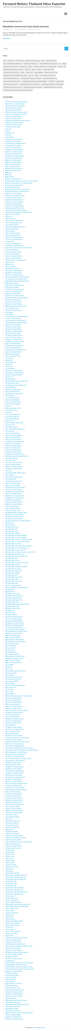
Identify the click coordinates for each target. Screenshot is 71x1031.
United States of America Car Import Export (18, 967)
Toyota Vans (9, 927)
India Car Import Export (12, 391)
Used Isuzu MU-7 (10, 981)
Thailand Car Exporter (12, 833)
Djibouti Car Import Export (13, 272)
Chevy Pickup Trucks (11, 225)
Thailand (51, 81)
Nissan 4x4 (29, 72)
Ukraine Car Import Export (13, 958)
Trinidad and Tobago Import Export (16, 937)
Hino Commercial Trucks (13, 356)
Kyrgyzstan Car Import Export (14, 454)
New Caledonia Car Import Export (15, 641)
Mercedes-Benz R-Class (12, 560)
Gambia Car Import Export (13, 327)
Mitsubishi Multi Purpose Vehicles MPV (17, 604)
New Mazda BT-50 (11, 652)
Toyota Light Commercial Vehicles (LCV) (17, 904)
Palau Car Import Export (12, 704)
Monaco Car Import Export (13, 619)
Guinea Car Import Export (13, 348)
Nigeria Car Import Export (13, 662)
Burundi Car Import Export (13, 197)
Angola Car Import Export (13, 118)
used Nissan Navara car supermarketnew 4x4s (17, 90)
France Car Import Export (13, 318)
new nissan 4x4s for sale (11, 72)
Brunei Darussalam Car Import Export (17, 191)
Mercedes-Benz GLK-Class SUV (14, 554)
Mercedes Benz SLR (11, 529)
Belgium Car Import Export (13, 162)
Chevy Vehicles (9, 231)
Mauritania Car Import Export (14, 516)
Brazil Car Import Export (12, 187)
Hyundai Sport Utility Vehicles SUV (16, 385)
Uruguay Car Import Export (13, 971)
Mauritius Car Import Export (14, 518)
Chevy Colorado (10, 218)
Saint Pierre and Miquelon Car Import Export (19, 748)
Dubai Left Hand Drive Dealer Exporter (17, 281)
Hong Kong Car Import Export (14, 373)
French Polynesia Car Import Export (16, 322)
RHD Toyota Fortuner (12, 733)
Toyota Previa (9, 915)
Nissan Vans (9, 691)
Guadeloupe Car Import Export (14, 341)
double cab (23, 66)
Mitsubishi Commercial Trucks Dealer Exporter (26, 26)
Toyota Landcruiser (11, 898)
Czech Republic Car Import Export (15, 260)
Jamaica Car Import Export (13, 435)
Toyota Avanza (10, 854)
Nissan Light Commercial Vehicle (15, 671)
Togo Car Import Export (12, 844)
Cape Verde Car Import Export (14, 206)
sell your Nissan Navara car (12, 81)
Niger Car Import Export (12, 660)
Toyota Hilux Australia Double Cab (16, 875)
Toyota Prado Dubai (11, 912)
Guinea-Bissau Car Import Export (15, 350)
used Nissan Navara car (10, 84)
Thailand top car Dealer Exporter (15, 837)
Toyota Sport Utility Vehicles (14, 921)
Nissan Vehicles (10, 694)
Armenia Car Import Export (13, 124)
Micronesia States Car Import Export (16, 587)
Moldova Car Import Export (13, 616)
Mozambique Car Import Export (15, 629)
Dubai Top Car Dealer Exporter (14, 285)
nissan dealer (38, 72)
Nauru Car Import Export (13, 635)
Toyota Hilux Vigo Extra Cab (14, 890)
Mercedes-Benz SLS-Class (13, 568)
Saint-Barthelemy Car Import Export (16, 752)
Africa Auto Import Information (15, 106)
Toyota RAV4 (9, 917)
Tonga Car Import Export (13, 848)
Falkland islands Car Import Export (16, 306)
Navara (39, 69)
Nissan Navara (9, 675)
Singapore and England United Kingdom (34, 81)
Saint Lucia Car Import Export (14, 744)
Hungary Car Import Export (13, 375)
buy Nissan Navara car (31, 63)
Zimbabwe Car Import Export (14, 1019)
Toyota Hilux (9, 871)
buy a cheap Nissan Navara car (13, 63)
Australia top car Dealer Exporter (15, 143)
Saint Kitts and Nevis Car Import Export (17, 742)
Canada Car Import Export (13, 204)
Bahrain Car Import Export (13, 154)
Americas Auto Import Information (16, 114)
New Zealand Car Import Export (15, 656)
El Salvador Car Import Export (14, 295)
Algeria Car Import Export (13, 110)
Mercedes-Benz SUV (11, 575)
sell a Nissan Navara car (47, 75)
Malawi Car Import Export (13, 500)
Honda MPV (9, 360)
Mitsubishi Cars (10, 591)
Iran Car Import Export (12, 398)
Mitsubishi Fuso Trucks (34, 29)
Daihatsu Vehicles (10, 266)
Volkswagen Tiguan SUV (12, 1006)
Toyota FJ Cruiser (10, 865)
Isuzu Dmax (8, 412)
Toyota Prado (9, 910)
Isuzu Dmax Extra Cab (12, 416)
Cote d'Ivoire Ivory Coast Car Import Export (18, 247)
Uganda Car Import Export (13, 950)
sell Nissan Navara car (50, 78)
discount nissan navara (10, 66)
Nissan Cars (9, 669)
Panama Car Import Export (13, 708)
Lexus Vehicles (9, 475)
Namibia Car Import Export (13, 633)
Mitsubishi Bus (9, 589)
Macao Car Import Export (13, 493)
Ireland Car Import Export (13, 402)
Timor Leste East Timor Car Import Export (18, 842)
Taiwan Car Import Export (13, 808)
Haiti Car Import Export (12, 354)
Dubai (30, 66)
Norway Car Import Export (13, 698)
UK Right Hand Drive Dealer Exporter (16, 952)
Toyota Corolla (10, 862)
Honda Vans (9, 366)
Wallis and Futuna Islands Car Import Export (19, 1013)
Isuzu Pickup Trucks (11, 427)
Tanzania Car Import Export (14, 812)
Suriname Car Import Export (14, 798)
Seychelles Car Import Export (14, 767)
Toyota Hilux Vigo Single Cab (14, 894)
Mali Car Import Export (12, 506)
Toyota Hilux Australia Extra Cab (15, 877)
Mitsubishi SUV (10, 610)
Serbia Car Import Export (13, 764)
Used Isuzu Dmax (10, 979)
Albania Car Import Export (13, 108)
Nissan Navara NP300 (12, 681)
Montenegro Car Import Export (14, 623)
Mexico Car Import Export (13, 585)
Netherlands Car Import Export (14, 639)
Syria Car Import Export (12, 806)
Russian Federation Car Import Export (17, 737)
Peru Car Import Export (12, 717)
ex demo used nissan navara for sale (44, 66)
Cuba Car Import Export (12, 254)
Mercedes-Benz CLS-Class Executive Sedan (18, 546)
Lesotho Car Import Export (13, 468)
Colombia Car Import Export (14, 237)
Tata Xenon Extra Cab (12, 823)
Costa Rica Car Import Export (14, 245)
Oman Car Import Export (13, 700)
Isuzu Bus (8, 406)
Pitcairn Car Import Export (13, 721)
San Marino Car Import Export (14, 756)
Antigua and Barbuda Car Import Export (17, 120)
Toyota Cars (9, 858)
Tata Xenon (8, 819)
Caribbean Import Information (14, 208)
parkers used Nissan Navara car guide (15, 75)
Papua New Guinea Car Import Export (16, 710)
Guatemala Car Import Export (14, 345)
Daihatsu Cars (9, 262)
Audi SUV (8, 135)
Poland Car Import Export (13, 723)
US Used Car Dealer (11, 973)
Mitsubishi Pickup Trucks (13, 608)
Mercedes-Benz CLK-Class (13, 543)
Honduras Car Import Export (14, 370)
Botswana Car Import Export (14, 185)
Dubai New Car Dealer (12, 283)
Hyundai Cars (9, 377)
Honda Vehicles (10, 368)
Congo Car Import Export (13, 243)
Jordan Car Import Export (13, 439)
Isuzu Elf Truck (9, 420)
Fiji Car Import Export (11, 308)
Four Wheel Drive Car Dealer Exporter (16, 316)
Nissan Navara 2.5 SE (50, 72)
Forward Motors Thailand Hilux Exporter (34, 4)
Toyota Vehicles (10, 929)
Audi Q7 (7, 131)
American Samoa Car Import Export (16, 112)
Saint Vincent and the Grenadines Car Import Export (21, 750)
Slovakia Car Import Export (13, 779)
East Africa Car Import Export (14, 289)
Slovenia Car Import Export (13, 781)
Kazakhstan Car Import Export (14, 441)
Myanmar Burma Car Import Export (16, 631)
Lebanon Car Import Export (13, 466)
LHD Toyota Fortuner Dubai (13, 477)
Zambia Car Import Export (13, 1017)
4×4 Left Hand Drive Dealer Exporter (16, 102)
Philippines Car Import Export (14, 719)
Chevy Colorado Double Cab (14, 220)
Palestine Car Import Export (13, 706)
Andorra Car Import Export (13, 116)
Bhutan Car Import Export (13, 170)
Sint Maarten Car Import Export (15, 777)
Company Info (9, 241)
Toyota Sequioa (10, 919)
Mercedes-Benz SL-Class (12, 564)
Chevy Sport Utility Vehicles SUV (15, 227)
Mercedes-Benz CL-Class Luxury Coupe (17, 541)
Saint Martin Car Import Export (14, 746)
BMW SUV (8, 174)
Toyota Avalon (9, 852)
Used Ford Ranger (10, 977)
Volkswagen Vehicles (11, 1008)
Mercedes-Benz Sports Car (13, 571)
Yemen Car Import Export (13, 1015)
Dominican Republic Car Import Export (17, 277)
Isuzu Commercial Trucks (13, 408)
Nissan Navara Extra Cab (13, 679)
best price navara (51, 60)
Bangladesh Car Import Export (14, 156)
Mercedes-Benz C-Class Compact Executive (18, 539)
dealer (64, 63)
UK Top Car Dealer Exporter (13, 954)
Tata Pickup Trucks (11, 814)
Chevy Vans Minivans (11, 229)
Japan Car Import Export (13, 437)
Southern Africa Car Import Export (16, 789)
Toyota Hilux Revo (11, 881)
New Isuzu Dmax (10, 648)
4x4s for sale (19, 60)
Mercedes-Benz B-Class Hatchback (16, 537)
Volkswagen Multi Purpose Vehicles (16, 1000)
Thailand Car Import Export (13, 835)
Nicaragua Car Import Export (14, 658)
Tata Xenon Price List (11, 825)
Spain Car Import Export (12, 792)
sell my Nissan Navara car (11, 78)
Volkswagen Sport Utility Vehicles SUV (17, 1004)
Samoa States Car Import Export (15, 754)
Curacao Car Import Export (13, 256)
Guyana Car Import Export (13, 352)
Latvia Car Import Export (13, 464)
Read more (6, 38)
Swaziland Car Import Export (14, 800)
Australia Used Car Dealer (13, 145)
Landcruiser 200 (10, 460)
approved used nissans (32, 60)
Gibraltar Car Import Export (13, 335)
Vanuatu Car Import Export (13, 992)
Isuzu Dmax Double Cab (12, 414)
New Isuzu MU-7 (10, 650)
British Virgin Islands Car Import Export (17, 189)
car (60, 63)
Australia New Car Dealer (13, 141)
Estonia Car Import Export (13, 302)
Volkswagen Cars (10, 998)
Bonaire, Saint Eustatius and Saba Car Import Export (21, 181)
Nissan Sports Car (10, 687)
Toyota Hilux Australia (12, 873)
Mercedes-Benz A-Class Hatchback (16, 535)
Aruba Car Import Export (13, 127)
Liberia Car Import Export (13, 483)
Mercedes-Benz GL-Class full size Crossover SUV (20, 552)
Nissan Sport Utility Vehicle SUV (15, 685)
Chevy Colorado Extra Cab (13, 222)
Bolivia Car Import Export (13, 179)
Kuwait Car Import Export (13, 452)
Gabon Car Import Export (13, 325)
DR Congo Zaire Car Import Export (16, 279)
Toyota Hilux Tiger (11, 883)
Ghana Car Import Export (13, 333)
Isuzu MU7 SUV (10, 425)
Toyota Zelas (9, 935)
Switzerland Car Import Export (14, 804)
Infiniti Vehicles (10, 395)
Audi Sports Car (10, 133)
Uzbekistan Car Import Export (14, 990)
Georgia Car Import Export (13, 329)
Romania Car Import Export (13, 735)
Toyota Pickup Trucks (12, 908)
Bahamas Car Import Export (14, 152)
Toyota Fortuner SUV (11, 867)
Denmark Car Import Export (13, 270)
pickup (37, 75)
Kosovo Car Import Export (13, 450)
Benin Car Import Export (12, 166)
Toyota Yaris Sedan (11, 933)
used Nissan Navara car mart (12, 87)
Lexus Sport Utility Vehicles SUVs (15, 473)
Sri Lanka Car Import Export (13, 794)
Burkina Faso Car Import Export (15, 195)
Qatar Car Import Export (12, 731)
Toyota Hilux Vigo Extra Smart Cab (16, 892)
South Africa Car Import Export (15, 787)
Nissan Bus (8, 666)
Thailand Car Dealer (11, 831)
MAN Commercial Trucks (13, 510)
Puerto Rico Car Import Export (14, 729)
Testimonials (9, 829)
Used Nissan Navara (11, 985)
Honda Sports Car (10, 362)
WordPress (35, 1027)
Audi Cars (8, 129)
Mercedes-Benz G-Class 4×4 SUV (15, 550)
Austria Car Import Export (13, 147)
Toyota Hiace (9, 869)
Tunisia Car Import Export (13, 940)
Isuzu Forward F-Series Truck (14, 423)
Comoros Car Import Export (14, 239)
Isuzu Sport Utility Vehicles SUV (15, 429)
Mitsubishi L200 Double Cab (14, 596)
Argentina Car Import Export (14, 122)
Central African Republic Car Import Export (18, 212)
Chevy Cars (8, 216)
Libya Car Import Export (12, 485)
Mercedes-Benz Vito (11, 583)
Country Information (11, 250)
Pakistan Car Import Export (13, 702)
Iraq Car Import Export (12, 400)
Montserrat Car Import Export (14, 625)
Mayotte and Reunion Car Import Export (17, 521)
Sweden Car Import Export (13, 802)
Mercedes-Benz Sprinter (12, 573)
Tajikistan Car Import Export (14, 810)
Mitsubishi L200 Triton (12, 602)
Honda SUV (8, 364)
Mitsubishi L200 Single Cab (13, 600)
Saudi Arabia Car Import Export (15, 760)
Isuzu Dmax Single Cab (12, 418)
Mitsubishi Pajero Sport (12, 606)
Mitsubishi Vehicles (11, 614)
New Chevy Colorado (11, 644)
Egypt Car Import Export (12, 293)
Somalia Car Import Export (13, 785)
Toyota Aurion (9, 850)
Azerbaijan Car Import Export (14, 149)
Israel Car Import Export (12, 404)
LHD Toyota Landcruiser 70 (13, 481)
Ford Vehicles (9, 314)
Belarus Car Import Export (13, 160)
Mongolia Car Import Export (14, 621)
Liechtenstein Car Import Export (15, 487)
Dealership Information (12, 268)
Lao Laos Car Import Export (13, 462)
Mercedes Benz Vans (11, 531)
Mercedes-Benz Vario (12, 579)
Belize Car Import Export (12, 164)
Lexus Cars (8, 471)
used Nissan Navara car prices (32, 87)
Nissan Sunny (9, 689)
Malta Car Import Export (12, 508)
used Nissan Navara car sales (53, 87)
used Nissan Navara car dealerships (52, 84)
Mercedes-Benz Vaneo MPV (13, 577)
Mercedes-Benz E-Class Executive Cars (17, 548)
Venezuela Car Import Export (14, 994)
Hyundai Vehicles (10, 387)
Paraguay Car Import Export (14, 712)
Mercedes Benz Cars (11, 527)
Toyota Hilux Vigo (10, 885)
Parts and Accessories (12, 714)
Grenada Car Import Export (13, 339)
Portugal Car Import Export (13, 727)
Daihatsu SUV (9, 264)
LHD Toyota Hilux (10, 479)
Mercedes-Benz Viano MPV (13, 581)
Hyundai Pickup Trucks (12, 383)
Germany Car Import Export (13, 331)
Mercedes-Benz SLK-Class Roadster (16, 566)
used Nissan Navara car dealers (30, 84)
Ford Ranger (9, 312)
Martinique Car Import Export (14, 514)
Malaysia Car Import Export (13, 502)
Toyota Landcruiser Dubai (13, 902)
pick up (31, 75)
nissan (22, 72)
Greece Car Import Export (13, 337)
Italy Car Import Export (12, 433)
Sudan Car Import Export (13, 796)
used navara (60, 81)
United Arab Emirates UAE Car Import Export (19, 963)
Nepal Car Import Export (12, 637)
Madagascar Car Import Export (15, 498)
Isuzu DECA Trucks (11, 410)
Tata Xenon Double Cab (12, 821)
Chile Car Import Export (12, 233)
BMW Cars (8, 172)
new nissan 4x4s (48, 69)
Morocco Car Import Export (13, 627)
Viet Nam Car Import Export (14, 996)
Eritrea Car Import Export (13, 300)
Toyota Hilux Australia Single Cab (15, 879)
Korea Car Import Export (12, 448)
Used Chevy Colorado (12, 975)
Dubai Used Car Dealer (12, 287)
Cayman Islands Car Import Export (16, 210)
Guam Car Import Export (12, 343)
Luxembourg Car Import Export (15, 491)
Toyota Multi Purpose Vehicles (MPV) (16, 906)
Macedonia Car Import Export (14, 496)
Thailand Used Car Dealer (13, 840)
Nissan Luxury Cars (11, 673)
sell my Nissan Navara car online (31, 78)
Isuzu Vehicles (9, 431)
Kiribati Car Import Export (13, 445)
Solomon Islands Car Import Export (16, 783)
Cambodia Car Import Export (14, 199)
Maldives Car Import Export (13, 504)
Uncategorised (9, 960)
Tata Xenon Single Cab (12, 827)
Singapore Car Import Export (14, 773)
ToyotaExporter (20, 29)
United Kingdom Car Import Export (16, 965)
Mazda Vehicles (10, 525)
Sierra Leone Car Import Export (14, 771)
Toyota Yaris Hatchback (12, 931)
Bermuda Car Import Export (13, 168)
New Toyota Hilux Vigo (12, 654)
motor (34, 69)
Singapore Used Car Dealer (13, 775)
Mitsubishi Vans (10, 612)
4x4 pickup (10, 60)
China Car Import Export (12, 235)
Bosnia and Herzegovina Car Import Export (18, 183)
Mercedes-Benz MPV (11, 558)
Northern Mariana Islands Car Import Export (19, 696)
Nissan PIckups (9, 683)
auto (42, 60)
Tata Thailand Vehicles (12, 817)
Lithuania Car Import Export (14, 489)
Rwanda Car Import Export (13, 739)
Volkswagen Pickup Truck (13, 1002)
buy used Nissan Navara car (48, 63)
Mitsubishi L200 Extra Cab (13, 598)
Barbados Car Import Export (14, 158)
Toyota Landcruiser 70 (12, 900)
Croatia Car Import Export (13, 252)
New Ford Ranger (10, 646)
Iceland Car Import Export (13, 389)
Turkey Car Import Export (13, 942)
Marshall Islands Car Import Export (16, 512)
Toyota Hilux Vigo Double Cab (14, 887)
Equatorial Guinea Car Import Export (16, 297)
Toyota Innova (9, 896)
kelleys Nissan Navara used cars (13, 69)
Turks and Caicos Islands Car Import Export (18, 946)
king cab (27, 69)
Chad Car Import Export (12, 214)
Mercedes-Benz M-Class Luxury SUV (16, 556)
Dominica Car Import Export (14, 275)
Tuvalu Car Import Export (13, 948)
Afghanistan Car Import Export (14, 104)
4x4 (4, 60)
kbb (64, 66)
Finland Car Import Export (13, 310)
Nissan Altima (9, 664)
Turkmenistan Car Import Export (15, 944)
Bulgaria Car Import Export (13, 193)
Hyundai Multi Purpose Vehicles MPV (16, 381)
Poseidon (42, 1027)
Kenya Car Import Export (13, 443)
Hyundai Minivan (10, 379)
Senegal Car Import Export (13, 762)
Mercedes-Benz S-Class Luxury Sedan (16, 562)
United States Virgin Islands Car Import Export (19, 969)
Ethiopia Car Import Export (13, 304)
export (60, 66)
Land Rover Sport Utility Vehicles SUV (17, 456)
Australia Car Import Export (13, 139)
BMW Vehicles (9, 177)
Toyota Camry (9, 856)
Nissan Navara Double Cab (13, 677)
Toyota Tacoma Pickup (12, 923)
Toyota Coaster (10, 860)
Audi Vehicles (9, 137)
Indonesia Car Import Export (14, 393)
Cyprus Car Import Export (13, 258)
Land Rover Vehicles (11, 458)
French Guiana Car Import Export (15, 320)
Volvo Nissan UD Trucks (12, 1010)
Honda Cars (9, 358)
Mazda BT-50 (9, 523)
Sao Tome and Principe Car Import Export (18, 758)
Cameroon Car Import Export (14, 202)
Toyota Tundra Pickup (12, 925)
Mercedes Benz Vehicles (12, 533)
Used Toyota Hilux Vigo (12, 988)
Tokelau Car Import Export (13, 846)
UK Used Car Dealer (11, 956)
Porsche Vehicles (10, 725)
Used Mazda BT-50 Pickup (13, 983)
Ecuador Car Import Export (13, 291)
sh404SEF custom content (13, 769)
